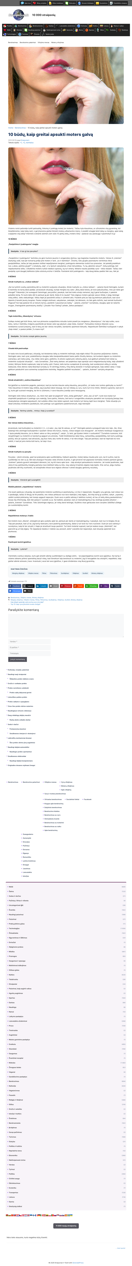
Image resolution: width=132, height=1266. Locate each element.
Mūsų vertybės (41, 3)
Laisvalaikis (27, 872)
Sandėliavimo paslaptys (18, 1077)
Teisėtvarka (13, 979)
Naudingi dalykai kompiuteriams (21, 761)
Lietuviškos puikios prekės (17, 697)
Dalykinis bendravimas (53, 807)
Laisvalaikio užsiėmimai (67, 26)
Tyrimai (12, 1169)
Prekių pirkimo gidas (17, 924)
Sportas (91, 30)
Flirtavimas (53, 573)
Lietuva (106, 26)
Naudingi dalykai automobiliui (18, 747)
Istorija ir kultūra (15, 1114)
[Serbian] (58, 1215)
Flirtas (44, 573)
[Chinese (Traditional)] (15, 1215)
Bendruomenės (38, 26)
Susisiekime (103, 3)
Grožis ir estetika (15, 1109)
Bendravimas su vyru (52, 815)
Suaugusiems (28, 834)
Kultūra (95, 26)
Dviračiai (12, 942)
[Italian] (42, 1215)
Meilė (9, 30)
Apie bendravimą (50, 830)
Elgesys (26, 853)
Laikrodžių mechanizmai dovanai (19, 738)
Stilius (102, 30)
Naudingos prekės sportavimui (21, 752)
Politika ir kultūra (15, 1146)
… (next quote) (120, 1248)
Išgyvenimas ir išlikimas (18, 938)
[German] (39, 1215)
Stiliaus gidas (14, 970)
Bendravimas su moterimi (54, 823)
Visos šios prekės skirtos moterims (20, 706)
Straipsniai (13, 984)
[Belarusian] (7, 1215)
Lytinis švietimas (29, 861)
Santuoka (70, 30)
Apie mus (28, 3)
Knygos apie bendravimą (53, 804)
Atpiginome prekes (16, 947)
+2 (24, 143)
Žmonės (36, 34)
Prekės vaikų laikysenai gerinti (20, 692)
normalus (30, 143)
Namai (11, 1012)
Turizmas (25, 34)
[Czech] (20, 1215)
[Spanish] (66, 1215)
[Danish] (23, 1215)
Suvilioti (85, 573)
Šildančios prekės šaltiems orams (22, 679)
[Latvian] (44, 1215)
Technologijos (11, 34)
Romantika (27, 857)
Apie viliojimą (66, 790)
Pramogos (13, 956)
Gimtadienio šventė (51, 819)
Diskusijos (72, 3)
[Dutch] (25, 1215)
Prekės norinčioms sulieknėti (18, 688)
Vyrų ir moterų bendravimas (55, 794)
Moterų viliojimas (57, 42)
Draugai (26, 865)
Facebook (87, 799)
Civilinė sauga (14, 1179)
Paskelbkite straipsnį (120, 3)
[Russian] (55, 1215)
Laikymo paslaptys (16, 1016)
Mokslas (19, 30)
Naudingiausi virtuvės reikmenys (19, 711)
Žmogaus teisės (15, 1067)
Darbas (51, 26)
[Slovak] (60, 1215)
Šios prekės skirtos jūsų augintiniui (22, 742)
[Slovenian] (63, 1215)
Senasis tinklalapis (88, 3)
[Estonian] (31, 1215)
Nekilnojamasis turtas (53, 30)
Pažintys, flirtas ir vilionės (18, 901)
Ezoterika (12, 1188)
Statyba (12, 1142)
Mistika (12, 952)
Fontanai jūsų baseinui (18, 729)
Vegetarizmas (14, 1091)
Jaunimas (26, 869)
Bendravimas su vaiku (52, 826)
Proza (11, 1026)
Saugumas (13, 1054)
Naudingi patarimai (34, 30)
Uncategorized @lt (16, 905)
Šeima (81, 30)
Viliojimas (76, 573)
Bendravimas (22, 26)
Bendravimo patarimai (28, 42)
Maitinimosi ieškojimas (17, 965)
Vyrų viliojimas (66, 782)
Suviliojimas (65, 573)
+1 (21, 143)
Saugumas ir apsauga (17, 961)
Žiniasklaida (13, 933)
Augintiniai (13, 1035)
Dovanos (26, 850)
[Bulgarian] (9, 1215)
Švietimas (125, 30)
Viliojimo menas (43, 42)
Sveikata (113, 30)
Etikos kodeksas (57, 3)
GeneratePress (78, 1263)
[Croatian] (17, 1215)
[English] (28, 1215)
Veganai (12, 1072)
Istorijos (26, 876)
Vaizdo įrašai (50, 34)
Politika (12, 1174)
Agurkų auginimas (16, 993)
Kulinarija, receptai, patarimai (18, 670)
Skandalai (12, 1049)
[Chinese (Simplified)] (12, 1215)
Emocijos (26, 842)
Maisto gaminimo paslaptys (19, 1040)
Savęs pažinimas (15, 1132)
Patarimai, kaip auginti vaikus (20, 989)
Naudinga (12, 1007)
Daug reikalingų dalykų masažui (19, 715)
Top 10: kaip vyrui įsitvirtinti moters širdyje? (25, 604)
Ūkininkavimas (14, 1183)
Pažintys (26, 846)
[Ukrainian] (71, 1215)
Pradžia (9, 26)
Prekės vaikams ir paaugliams (18, 702)
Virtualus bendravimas (53, 799)
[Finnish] (33, 1215)
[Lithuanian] (47, 1215)
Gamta (11, 1202)
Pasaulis (12, 1095)
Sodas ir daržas (15, 896)
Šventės (12, 910)
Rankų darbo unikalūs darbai (20, 720)
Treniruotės (13, 1030)
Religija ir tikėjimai (16, 1100)
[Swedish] (68, 1215)
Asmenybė (27, 838)
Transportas (13, 1193)
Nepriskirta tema (15, 1151)
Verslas (12, 1165)
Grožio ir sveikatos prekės (17, 683)
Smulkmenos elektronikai (17, 756)
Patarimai (12, 919)
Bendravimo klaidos (52, 811)
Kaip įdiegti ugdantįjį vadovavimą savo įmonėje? (27, 602)
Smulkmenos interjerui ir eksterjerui (22, 733)
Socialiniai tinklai (72, 799)
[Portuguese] (52, 1215)
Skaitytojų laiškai (15, 1206)
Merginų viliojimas (18, 573)
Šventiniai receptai (16, 1058)
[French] (36, 1215)
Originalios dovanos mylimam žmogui (21, 765)
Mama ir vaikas (119, 26)
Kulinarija (84, 26)
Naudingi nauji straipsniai (17, 674)
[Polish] (50, 1215)
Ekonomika (13, 1155)
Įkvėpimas (13, 1128)
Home (10, 128)
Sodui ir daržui (13, 724)
